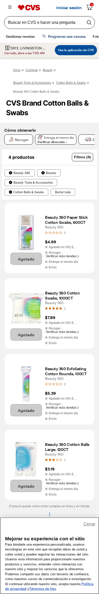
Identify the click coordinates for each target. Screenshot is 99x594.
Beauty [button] (51, 173)
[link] (65, 308)
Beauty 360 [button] (21, 173)
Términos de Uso (42, 589)
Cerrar (89, 524)
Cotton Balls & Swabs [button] (28, 192)
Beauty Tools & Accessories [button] (33, 182)
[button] (82, 157)
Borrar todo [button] (63, 192)
